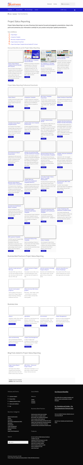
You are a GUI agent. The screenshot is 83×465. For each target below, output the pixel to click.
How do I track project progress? (14, 289)
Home (10, 13)
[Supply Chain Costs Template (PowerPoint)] (32, 116)
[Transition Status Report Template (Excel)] (15, 116)
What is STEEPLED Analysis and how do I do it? (41, 420)
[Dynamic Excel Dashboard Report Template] (15, 201)
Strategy (9, 429)
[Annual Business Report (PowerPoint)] (15, 146)
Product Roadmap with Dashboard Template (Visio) (64, 209)
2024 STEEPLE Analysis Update (37, 441)
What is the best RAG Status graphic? (31, 289)
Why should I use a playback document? (39, 417)
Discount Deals (19, 9)
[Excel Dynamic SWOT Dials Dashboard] (64, 175)
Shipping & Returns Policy (14, 401)
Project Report (14, 34)
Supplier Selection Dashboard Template (64, 154)
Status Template (45, 240)
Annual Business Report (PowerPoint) (14, 153)
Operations (27, 316)
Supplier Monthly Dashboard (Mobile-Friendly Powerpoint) (64, 121)
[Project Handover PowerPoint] (64, 91)
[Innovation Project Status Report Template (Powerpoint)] (48, 173)
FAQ (10, 406)
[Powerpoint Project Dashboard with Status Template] (32, 202)
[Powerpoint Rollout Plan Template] (32, 231)
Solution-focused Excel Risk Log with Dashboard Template (31, 153)
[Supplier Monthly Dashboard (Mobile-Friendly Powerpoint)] (64, 115)
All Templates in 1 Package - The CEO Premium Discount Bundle (48, 64)
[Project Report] (15, 91)
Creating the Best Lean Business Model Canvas (41, 425)
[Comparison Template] (32, 91)
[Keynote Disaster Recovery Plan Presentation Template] (48, 146)
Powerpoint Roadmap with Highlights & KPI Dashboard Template (47, 211)
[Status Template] (48, 232)
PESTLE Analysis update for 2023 (38, 445)
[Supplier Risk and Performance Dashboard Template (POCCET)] (32, 174)
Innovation (10, 420)
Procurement (43, 316)
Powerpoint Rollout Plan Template (30, 239)
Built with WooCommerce (33, 457)
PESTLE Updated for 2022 (36, 446)
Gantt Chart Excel (35, 448)
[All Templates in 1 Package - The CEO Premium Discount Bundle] (48, 56)
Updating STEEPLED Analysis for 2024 (39, 440)
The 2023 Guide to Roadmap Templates (39, 423)
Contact (36, 9)
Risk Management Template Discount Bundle (31, 60)
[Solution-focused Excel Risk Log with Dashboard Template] (32, 146)
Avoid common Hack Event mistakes (39, 414)
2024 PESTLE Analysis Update (37, 443)
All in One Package (28, 9)
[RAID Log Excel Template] (15, 230)
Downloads (15, 13)
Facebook (33, 402)
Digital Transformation (12, 416)
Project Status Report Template (14, 365)
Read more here (28, 325)
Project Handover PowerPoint (17, 42)
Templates (10, 9)
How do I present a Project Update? (31, 269)
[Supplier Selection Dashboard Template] (64, 146)
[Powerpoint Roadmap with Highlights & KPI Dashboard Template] (48, 202)
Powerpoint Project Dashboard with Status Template (30, 211)
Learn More (10, 80)
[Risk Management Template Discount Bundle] (32, 54)
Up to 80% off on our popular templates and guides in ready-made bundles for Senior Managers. (64, 399)
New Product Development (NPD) (15, 421)
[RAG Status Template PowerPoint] (48, 91)
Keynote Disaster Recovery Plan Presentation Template (48, 154)
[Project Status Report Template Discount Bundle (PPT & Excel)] (15, 56)
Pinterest (33, 401)
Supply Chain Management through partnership (41, 422)
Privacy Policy (12, 399)
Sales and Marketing (14, 337)
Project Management (61, 316)
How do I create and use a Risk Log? (15, 269)
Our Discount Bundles (61, 392)
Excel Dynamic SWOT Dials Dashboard (63, 182)
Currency (55, 4)
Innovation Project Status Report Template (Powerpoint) (47, 178)
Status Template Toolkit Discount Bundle (63, 57)
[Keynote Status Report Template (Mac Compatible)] (15, 175)
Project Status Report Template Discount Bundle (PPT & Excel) (24, 44)
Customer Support (13, 396)
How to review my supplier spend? (38, 415)
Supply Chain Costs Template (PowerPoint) (31, 123)
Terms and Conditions (14, 403)
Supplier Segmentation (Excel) (47, 120)
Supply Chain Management (31, 337)
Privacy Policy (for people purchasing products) (18, 457)
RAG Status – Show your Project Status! (30, 365)
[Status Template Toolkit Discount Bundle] (64, 53)
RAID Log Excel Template (14, 237)
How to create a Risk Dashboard (38, 419)
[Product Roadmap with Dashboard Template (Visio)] (64, 202)
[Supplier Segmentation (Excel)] (48, 115)
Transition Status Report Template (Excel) (14, 123)
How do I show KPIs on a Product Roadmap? (62, 269)
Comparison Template (15, 37)
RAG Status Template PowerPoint (18, 39)
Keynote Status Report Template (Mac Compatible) (15, 183)
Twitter (32, 399)
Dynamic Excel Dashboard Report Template (14, 206)
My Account (49, 4)
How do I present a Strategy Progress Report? (47, 269)
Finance (10, 316)
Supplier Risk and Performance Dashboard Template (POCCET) (30, 181)
